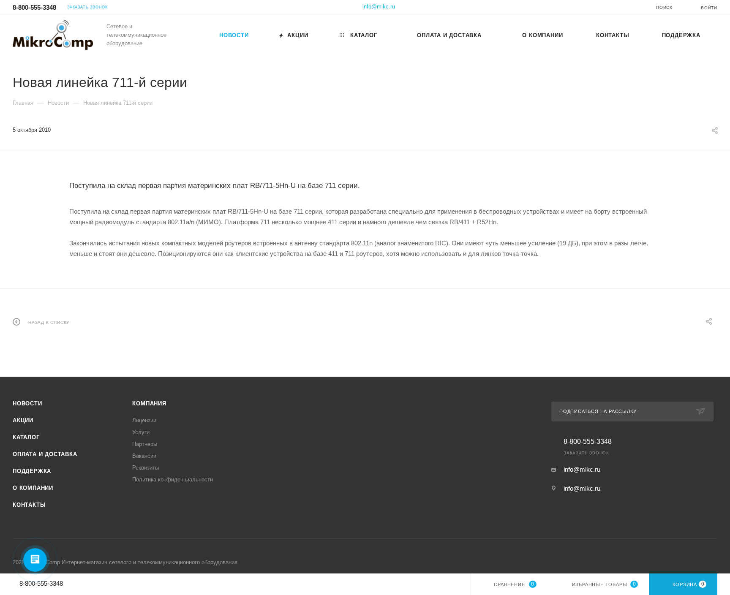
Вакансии (144, 456)
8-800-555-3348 (34, 7)
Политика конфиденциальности (172, 479)
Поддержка (32, 471)
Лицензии (144, 420)
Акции (23, 420)
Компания (149, 403)
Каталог (26, 437)
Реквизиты (145, 468)
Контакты (29, 505)
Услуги (141, 432)
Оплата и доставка (45, 454)
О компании (33, 488)
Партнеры (144, 444)
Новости (27, 403)
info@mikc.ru (378, 6)
